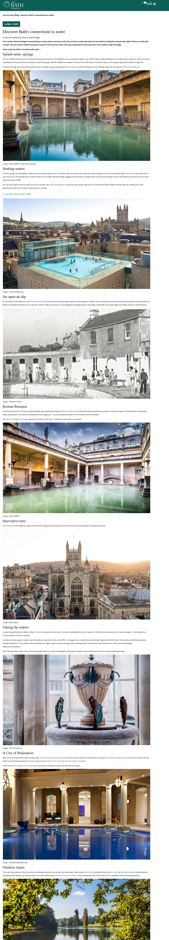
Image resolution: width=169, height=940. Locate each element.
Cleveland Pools (36, 301)
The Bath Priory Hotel (52, 761)
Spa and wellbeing (13, 37)
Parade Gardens (128, 872)
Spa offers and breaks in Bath (18, 194)
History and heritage (31, 37)
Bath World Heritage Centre (13, 419)
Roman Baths (71, 67)
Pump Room (40, 632)
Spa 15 (15, 765)
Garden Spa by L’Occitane (76, 761)
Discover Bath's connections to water (34, 31)
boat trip (90, 872)
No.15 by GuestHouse (28, 765)
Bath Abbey (7, 526)
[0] (147, 2)
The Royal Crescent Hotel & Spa (52, 758)
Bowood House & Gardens (66, 875)
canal (115, 872)
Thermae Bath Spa (132, 67)
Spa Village (35, 761)
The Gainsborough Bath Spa (117, 758)
